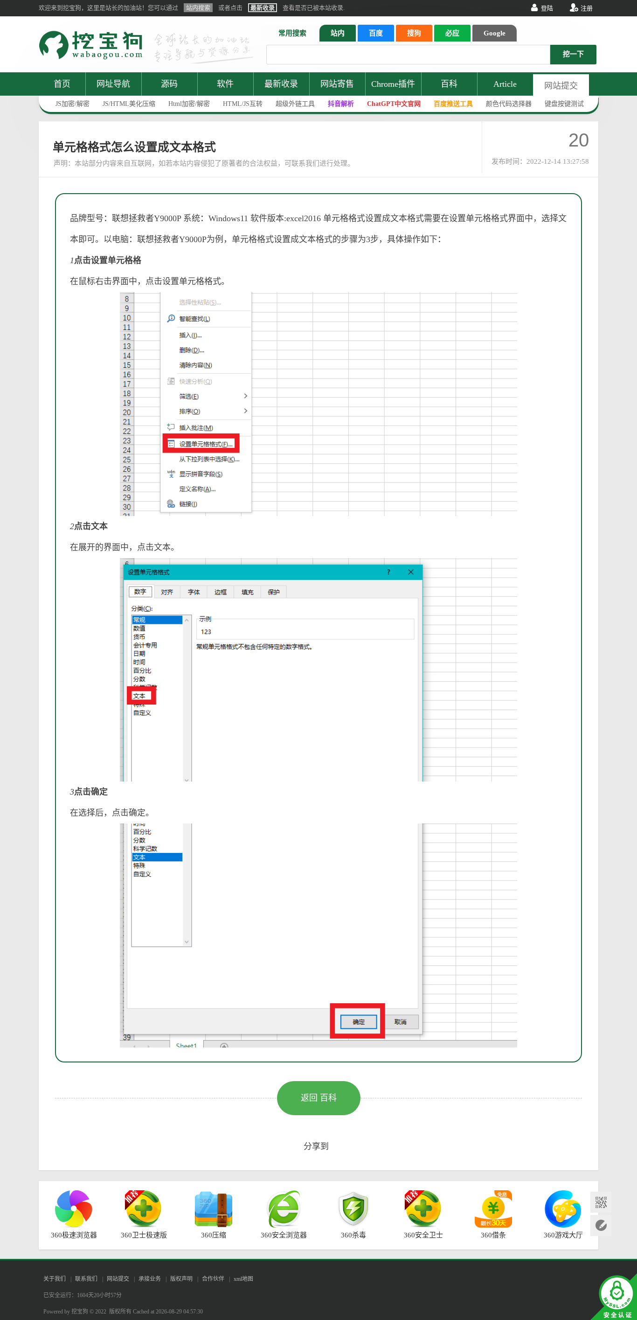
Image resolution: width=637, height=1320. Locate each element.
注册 (587, 8)
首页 (62, 84)
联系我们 (86, 1279)
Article (505, 84)
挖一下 (573, 54)
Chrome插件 (393, 84)
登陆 (547, 8)
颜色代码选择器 (509, 103)
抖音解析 (341, 103)
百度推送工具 (453, 103)
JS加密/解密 (72, 103)
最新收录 (281, 84)
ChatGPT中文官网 (394, 103)
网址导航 (113, 84)
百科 (449, 84)
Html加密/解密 (189, 103)
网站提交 (561, 86)
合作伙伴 (213, 1279)
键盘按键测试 (564, 103)
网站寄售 (337, 84)
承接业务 (149, 1279)
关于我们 (54, 1279)
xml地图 (243, 1279)
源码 (169, 84)
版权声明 (181, 1279)
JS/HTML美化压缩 (129, 103)
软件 (225, 84)
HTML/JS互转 (243, 103)
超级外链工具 (295, 103)
